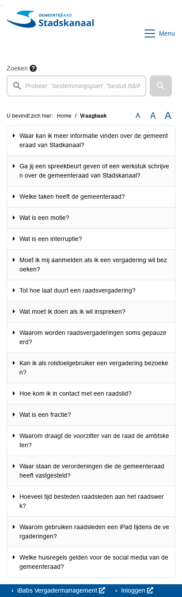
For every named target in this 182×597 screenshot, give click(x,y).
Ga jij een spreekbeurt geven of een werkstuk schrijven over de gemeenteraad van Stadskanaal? (94, 171)
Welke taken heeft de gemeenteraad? (72, 196)
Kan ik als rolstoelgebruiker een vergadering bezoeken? (93, 368)
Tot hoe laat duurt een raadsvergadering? (77, 290)
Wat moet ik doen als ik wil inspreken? (72, 311)
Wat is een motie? (44, 217)
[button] (161, 85)
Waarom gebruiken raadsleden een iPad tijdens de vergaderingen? (94, 531)
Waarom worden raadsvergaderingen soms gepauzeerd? (93, 337)
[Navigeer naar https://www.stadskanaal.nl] (50, 33)
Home (64, 116)
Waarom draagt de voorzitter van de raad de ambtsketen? (94, 440)
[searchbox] (76, 85)
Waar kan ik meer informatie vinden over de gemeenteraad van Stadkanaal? (93, 140)
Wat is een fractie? (45, 414)
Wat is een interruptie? (50, 238)
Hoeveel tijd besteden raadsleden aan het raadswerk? (91, 501)
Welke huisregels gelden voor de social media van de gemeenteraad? (93, 562)
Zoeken (17, 68)
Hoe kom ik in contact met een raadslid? (75, 393)
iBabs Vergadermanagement (57, 590)
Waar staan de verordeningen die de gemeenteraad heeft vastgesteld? (91, 471)
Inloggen (133, 590)
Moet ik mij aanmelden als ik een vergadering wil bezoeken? (93, 264)
